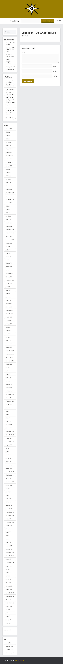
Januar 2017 (9, 508)
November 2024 (10, 192)
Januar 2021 (9, 347)
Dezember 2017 (10, 471)
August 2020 (9, 364)
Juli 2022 (8, 287)
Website (55, 76)
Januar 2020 (9, 387)
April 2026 (8, 142)
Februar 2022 (9, 303)
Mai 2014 (8, 616)
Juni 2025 (8, 172)
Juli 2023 (8, 246)
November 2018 (10, 435)
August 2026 (9, 129)
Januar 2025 (9, 189)
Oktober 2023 (9, 236)
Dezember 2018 (10, 431)
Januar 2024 (9, 226)
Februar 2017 (9, 505)
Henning (8, 81)
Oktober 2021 (9, 317)
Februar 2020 (9, 384)
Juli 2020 (8, 367)
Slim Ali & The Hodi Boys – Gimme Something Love (10, 67)
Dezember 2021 (10, 310)
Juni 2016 (8, 532)
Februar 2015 (9, 586)
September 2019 (10, 401)
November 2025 (10, 155)
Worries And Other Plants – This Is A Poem (10, 49)
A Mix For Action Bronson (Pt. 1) (10, 104)
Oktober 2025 (9, 159)
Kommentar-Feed (10, 649)
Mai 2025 (8, 176)
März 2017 (8, 502)
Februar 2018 (9, 465)
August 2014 (9, 606)
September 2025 (10, 162)
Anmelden (8, 642)
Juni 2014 (8, 613)
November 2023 (10, 233)
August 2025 (9, 165)
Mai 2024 (8, 213)
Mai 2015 (8, 576)
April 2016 (8, 539)
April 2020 (8, 377)
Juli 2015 (8, 569)
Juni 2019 (8, 411)
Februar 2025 (9, 186)
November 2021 (10, 313)
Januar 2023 (9, 266)
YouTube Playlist (19, 660)
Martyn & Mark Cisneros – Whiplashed (9, 61)
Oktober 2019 (9, 398)
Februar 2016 (9, 545)
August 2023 (9, 243)
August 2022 (9, 283)
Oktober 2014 (9, 599)
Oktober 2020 (9, 357)
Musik (7, 633)
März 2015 (8, 582)
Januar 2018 (9, 468)
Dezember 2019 (10, 391)
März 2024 (8, 219)
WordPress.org (9, 653)
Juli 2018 (8, 448)
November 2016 (10, 515)
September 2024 (10, 199)
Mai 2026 (8, 139)
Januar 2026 (9, 152)
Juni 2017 (8, 492)
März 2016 (8, 542)
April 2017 (8, 498)
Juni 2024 (8, 209)
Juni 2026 (8, 135)
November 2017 (10, 475)
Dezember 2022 (10, 270)
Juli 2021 (8, 327)
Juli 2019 (8, 408)
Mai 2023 (8, 253)
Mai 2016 (8, 535)
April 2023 (8, 256)
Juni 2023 (8, 250)
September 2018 (10, 441)
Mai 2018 (8, 455)
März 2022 (8, 300)
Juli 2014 (8, 609)
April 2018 (8, 458)
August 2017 (9, 485)
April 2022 (8, 297)
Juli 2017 (8, 488)
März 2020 (8, 381)
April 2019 (8, 418)
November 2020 (10, 354)
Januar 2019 (9, 428)
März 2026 (8, 145)
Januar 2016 (9, 549)
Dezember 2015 (10, 552)
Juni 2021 (8, 330)
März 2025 (8, 182)
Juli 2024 (8, 206)
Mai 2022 (8, 293)
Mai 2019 (8, 414)
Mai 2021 (8, 334)
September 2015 (10, 562)
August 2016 (9, 525)
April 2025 (8, 179)
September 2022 (10, 280)
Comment (24, 52)
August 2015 (9, 566)
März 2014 (8, 623)
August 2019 (9, 404)
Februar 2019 (9, 424)
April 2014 (8, 619)
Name (55, 66)
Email (55, 71)
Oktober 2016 (9, 519)
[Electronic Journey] (31, 15)
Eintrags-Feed (9, 646)
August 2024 (9, 202)
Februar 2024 (9, 223)
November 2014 (10, 596)
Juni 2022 (8, 290)
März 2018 (8, 461)
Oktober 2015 (9, 559)
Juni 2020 (8, 371)
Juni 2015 (8, 572)
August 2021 (9, 324)
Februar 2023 (9, 263)
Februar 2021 (9, 344)
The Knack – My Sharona (10, 112)
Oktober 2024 (9, 196)
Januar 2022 (9, 307)
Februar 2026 (9, 149)
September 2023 (10, 239)
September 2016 (10, 522)
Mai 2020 (8, 374)
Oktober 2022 (9, 276)
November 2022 (10, 273)
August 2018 (9, 445)
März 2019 (8, 421)
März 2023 (8, 260)
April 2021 (8, 337)
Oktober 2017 (9, 478)
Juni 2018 (8, 451)
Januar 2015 (9, 589)
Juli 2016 (8, 529)
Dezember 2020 (10, 350)
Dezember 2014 (10, 593)
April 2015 (8, 579)
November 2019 (10, 394)
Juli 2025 (8, 169)
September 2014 (10, 603)
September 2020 (10, 361)
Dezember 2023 (10, 229)
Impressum (5, 660)
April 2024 (8, 216)
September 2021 (10, 320)
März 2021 (8, 340)
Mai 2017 (8, 495)
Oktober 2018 (9, 438)
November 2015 (10, 556)
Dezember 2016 (10, 512)
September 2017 (10, 482)
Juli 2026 (8, 132)
